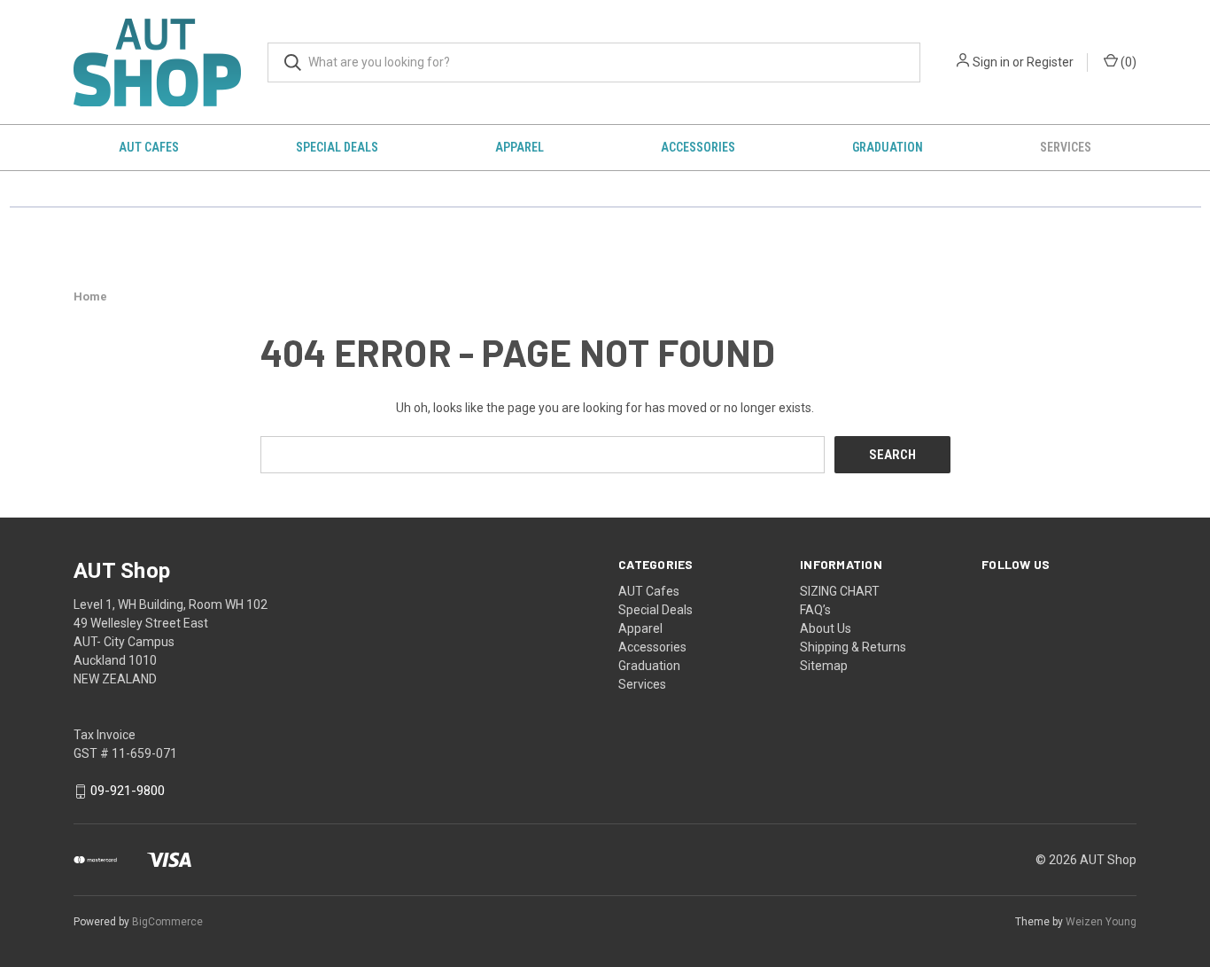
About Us (825, 628)
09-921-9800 (127, 791)
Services (1065, 147)
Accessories (698, 147)
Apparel (519, 147)
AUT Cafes (149, 147)
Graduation (887, 147)
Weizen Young (1101, 922)
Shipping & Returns (853, 647)
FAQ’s (815, 610)
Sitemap (824, 666)
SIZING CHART (840, 591)
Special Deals (337, 147)
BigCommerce (167, 922)
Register (1050, 62)
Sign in (991, 62)
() (1127, 62)
